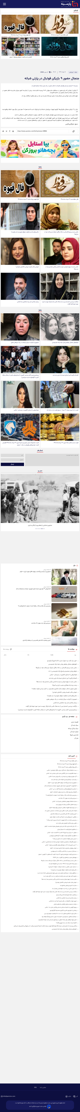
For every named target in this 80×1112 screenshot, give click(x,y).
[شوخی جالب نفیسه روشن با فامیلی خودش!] (20, 251)
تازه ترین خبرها (74, 735)
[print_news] (13, 131)
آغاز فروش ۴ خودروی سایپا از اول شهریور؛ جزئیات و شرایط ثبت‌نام (33, 589)
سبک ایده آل (74, 725)
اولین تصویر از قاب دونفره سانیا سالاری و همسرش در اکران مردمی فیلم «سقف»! (54, 689)
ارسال (12, 464)
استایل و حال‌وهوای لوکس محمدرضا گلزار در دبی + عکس (63, 789)
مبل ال (76, 738)
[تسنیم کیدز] (40, 149)
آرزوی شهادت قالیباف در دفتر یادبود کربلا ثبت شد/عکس (63, 901)
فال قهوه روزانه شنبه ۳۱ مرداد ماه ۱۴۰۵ (20, 35)
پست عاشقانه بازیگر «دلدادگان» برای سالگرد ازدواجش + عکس (62, 770)
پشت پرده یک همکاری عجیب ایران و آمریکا (64, 685)
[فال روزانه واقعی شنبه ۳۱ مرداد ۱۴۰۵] (59, 46)
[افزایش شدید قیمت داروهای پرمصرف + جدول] (21, 46)
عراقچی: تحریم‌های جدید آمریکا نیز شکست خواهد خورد (63, 817)
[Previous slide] (3, 494)
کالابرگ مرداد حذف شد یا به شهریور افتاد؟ (66, 923)
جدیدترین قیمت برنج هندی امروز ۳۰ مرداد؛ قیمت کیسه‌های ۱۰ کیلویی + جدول (57, 854)
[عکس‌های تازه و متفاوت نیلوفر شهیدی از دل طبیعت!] (20, 216)
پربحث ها (6, 649)
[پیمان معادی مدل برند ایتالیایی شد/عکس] (20, 286)
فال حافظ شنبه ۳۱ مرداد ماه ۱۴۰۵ (59, 35)
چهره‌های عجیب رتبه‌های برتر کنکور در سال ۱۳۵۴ (65, 857)
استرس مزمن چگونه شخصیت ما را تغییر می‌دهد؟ (65, 839)
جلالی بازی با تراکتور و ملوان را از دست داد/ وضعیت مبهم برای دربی (60, 914)
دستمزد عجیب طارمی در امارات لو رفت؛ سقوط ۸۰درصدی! (62, 867)
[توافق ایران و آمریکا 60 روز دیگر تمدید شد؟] (40, 498)
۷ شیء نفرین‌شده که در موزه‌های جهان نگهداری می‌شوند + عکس (61, 845)
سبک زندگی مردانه (73, 729)
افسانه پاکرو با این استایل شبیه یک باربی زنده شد (65, 375)
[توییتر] (3, 131)
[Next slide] (76, 494)
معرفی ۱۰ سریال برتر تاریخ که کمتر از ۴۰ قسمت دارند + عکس (62, 833)
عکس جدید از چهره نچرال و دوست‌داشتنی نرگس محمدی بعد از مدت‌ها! (62, 268)
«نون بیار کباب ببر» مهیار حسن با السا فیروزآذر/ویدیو (62, 661)
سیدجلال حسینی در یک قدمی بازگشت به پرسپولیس (64, 851)
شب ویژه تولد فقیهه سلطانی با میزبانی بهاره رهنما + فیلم (63, 808)
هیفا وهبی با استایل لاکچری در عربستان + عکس (26, 410)
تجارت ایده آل (74, 732)
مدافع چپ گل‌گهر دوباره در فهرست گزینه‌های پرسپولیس (63, 836)
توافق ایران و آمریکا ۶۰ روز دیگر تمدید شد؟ (40, 525)
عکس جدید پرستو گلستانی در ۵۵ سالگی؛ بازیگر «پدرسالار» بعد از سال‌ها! (61, 233)
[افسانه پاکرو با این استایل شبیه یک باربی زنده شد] (59, 359)
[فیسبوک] (10, 131)
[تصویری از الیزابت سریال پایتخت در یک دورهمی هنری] (20, 326)
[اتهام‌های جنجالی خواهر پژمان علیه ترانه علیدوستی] (59, 326)
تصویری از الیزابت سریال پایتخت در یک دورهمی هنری (25, 343)
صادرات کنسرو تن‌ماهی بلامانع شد (68, 885)
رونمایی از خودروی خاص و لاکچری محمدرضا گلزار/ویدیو (63, 910)
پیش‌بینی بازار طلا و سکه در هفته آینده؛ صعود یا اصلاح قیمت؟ (34, 606)
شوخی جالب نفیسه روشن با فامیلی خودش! (27, 267)
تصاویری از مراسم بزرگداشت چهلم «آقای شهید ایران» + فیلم (35, 572)
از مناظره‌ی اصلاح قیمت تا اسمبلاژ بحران (67, 829)
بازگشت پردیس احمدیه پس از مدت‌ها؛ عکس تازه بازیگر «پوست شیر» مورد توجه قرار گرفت (60, 303)
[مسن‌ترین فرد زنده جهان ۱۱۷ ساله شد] (64, 628)
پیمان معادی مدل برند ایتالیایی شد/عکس (28, 302)
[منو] (4, 4)
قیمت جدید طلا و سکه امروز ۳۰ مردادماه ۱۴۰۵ (66, 443)
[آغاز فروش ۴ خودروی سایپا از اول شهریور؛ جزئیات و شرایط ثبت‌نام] (64, 594)
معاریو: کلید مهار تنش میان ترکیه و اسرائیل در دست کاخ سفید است (60, 876)
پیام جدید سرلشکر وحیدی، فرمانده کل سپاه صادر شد (64, 780)
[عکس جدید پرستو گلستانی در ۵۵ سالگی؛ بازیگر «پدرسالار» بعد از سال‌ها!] (59, 216)
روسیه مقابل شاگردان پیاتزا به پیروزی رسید (66, 805)
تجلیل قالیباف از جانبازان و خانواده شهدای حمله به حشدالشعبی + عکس (59, 842)
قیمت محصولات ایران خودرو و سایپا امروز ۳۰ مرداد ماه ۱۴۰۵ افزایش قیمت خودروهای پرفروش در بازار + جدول (20, 444)
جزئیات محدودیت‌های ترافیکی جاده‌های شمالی (65, 904)
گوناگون (76, 11)
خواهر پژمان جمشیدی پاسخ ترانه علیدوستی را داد (62, 671)
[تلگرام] (6, 131)
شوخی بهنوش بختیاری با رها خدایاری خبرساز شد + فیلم (63, 848)
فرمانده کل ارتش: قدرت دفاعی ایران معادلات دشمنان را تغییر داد (61, 811)
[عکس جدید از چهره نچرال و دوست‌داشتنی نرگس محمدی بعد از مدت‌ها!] (59, 251)
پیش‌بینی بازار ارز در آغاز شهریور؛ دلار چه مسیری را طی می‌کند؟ (62, 820)
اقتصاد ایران (74, 722)
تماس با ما (43, 1087)
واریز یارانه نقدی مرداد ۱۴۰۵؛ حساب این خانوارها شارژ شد (63, 864)
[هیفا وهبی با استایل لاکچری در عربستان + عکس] (20, 394)
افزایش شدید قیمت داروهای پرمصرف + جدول (20, 57)
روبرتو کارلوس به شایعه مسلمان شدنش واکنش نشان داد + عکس (61, 907)
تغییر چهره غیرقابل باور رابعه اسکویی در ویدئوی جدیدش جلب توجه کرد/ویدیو (58, 920)
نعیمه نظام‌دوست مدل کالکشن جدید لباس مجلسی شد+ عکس (61, 773)
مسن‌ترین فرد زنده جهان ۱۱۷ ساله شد (41, 623)
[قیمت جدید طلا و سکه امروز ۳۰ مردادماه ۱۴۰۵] (59, 427)
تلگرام (69, 1096)
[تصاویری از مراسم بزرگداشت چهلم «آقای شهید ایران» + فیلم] (64, 577)
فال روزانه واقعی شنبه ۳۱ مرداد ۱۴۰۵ (59, 57)
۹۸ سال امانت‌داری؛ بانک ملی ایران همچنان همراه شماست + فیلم (61, 826)
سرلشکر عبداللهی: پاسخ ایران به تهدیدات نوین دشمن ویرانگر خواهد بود (59, 917)
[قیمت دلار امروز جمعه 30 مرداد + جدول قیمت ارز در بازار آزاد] (59, 394)
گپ (77, 1096)
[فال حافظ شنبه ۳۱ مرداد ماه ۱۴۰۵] (59, 24)
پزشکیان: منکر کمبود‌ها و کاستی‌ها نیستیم (66, 895)
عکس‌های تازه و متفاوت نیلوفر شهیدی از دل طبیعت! (25, 232)
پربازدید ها (71, 649)
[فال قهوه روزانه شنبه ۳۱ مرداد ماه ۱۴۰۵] (21, 24)
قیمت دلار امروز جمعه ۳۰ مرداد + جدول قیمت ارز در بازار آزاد (62, 410)
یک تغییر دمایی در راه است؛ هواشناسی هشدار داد (64, 889)
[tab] (43, 528)
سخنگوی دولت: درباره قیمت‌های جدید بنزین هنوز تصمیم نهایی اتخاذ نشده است (57, 873)
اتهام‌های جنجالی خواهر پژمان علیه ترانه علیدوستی (65, 343)
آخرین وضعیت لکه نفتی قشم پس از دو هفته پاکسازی (37, 640)
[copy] (73, 131)
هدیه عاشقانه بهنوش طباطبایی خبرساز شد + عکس (64, 801)
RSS (35, 1087)
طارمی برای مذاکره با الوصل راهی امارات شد (66, 823)
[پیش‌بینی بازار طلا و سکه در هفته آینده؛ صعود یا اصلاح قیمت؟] (64, 611)
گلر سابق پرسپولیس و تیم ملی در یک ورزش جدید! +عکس (63, 776)
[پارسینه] (68, 4)
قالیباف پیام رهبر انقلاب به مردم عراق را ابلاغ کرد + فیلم (63, 792)
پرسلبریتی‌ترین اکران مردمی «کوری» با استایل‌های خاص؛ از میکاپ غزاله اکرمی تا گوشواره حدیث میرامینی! (20, 376)
